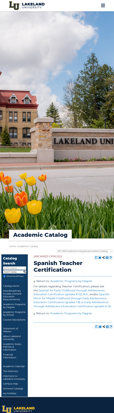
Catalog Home (11, 286)
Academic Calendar (14, 366)
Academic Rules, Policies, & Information (12, 347)
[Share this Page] (103, 257)
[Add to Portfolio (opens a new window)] (99, 257)
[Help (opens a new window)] (110, 257)
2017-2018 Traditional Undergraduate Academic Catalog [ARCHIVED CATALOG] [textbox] (85, 251)
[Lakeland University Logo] (27, 5)
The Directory (10, 371)
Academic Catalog (28, 246)
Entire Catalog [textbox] (10, 268)
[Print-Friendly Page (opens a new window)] (107, 257)
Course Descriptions (14, 320)
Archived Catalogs (13, 389)
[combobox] (84, 251)
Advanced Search (13, 280)
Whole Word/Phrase (15, 276)
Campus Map (10, 384)
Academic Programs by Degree (71, 281)
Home (12, 246)
